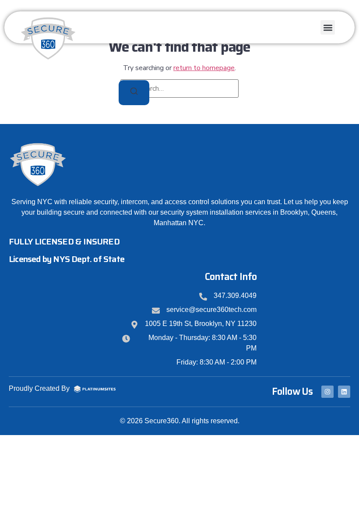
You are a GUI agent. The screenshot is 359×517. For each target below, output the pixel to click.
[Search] (134, 92)
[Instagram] (327, 392)
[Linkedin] (344, 392)
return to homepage (204, 68)
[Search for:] (179, 88)
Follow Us (292, 391)
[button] (327, 27)
